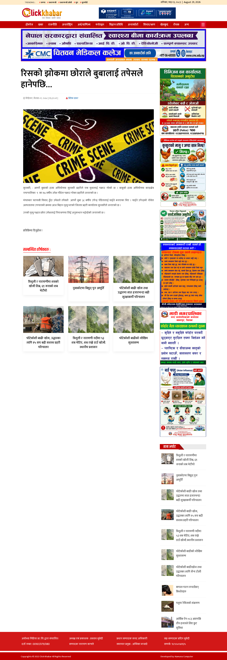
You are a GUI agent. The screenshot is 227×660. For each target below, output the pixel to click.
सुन (77, 2)
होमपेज (29, 24)
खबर (40, 24)
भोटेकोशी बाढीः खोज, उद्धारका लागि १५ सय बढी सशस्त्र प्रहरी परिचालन (43, 343)
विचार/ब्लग (149, 24)
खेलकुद (164, 24)
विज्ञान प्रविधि (116, 24)
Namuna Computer (184, 656)
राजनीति (52, 24)
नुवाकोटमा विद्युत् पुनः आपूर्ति (88, 288)
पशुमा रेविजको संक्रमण (188, 603)
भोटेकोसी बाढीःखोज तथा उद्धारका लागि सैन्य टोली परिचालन (189, 572)
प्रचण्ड (43, 2)
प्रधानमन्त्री (52, 2)
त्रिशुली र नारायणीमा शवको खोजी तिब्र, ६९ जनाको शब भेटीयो (43, 286)
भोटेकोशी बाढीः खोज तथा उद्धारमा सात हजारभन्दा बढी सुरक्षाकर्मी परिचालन (133, 293)
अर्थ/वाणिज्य (84, 24)
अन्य (186, 24)
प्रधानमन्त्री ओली (66, 2)
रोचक (176, 24)
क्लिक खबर (73, 98)
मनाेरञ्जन (100, 24)
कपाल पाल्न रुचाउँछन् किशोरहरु (187, 589)
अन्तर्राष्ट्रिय (67, 24)
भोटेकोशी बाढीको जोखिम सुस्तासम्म (133, 340)
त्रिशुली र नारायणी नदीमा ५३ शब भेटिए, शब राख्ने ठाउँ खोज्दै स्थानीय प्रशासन (88, 343)
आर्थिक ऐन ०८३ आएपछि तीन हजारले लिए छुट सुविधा (188, 623)
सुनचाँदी (85, 2)
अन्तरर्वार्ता (133, 24)
